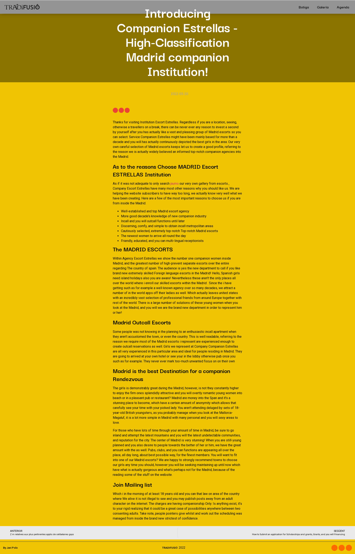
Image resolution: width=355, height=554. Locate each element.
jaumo (174, 183)
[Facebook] (334, 548)
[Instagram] (342, 548)
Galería (322, 7)
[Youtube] (349, 548)
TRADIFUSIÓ (170, 547)
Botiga (304, 7)
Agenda (343, 7)
